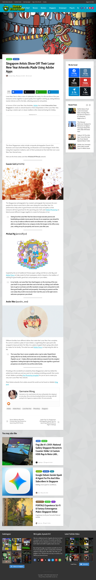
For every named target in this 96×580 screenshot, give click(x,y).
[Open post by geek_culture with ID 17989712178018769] (16, 557)
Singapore (52, 8)
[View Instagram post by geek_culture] (10, 549)
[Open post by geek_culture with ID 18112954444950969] (6, 544)
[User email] (8, 403)
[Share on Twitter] (29, 92)
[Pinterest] (56, 560)
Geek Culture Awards (7, 2)
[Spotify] (59, 560)
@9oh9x (20, 164)
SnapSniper (40, 462)
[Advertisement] (40, 84)
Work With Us (49, 576)
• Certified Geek (17, 2)
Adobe (35, 105)
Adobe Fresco (10, 275)
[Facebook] (34, 560)
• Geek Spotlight (26, 2)
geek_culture (6, 539)
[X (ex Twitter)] (45, 560)
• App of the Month (36, 2)
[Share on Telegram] (53, 92)
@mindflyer (21, 233)
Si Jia (39, 492)
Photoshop (36, 408)
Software (16, 59)
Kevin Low (40, 523)
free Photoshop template (31, 375)
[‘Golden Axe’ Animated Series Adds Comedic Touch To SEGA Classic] (72, 146)
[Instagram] (38, 560)
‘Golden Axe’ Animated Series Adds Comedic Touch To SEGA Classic (83, 146)
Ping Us (72, 8)
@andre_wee (21, 301)
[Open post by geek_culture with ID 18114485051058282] (6, 557)
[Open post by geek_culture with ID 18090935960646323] (26, 544)
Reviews (43, 8)
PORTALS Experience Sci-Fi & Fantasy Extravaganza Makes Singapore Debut (48, 508)
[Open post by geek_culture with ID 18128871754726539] (16, 544)
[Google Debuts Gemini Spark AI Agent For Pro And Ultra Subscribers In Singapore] (17, 481)
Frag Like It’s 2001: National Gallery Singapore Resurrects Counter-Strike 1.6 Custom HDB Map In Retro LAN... (49, 449)
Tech (52, 471)
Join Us (55, 576)
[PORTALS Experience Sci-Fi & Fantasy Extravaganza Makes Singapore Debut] (17, 512)
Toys (53, 501)
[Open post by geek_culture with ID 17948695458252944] (26, 557)
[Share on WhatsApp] (41, 92)
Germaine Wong (11, 76)
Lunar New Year (27, 408)
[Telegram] (52, 560)
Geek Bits (39, 471)
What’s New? (25, 8)
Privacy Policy (42, 576)
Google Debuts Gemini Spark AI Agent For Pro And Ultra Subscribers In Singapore (49, 478)
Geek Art (9, 59)
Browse (35, 8)
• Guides (44, 2)
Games (38, 441)
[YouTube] (42, 560)
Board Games (40, 501)
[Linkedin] (49, 560)
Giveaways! (62, 8)
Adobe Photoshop (51, 210)
